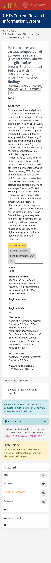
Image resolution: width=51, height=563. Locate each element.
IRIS (4, 30)
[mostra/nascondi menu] (48, 5)
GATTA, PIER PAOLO (30, 89)
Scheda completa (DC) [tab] (22, 255)
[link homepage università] (34, 5)
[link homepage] (10, 5)
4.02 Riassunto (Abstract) (18, 37)
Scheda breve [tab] (17, 245)
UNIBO (12, 30)
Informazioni (14, 421)
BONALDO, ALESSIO (18, 86)
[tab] (11, 261)
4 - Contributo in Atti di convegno (22, 34)
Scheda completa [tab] (19, 250)
